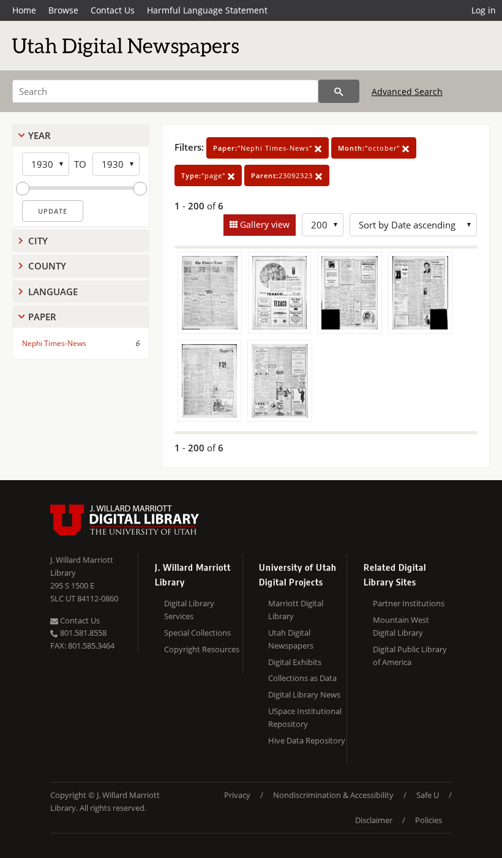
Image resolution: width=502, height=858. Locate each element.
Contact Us (113, 10)
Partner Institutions (408, 603)
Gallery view (264, 224)
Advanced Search (407, 91)
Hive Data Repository (306, 740)
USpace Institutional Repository (305, 717)
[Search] (338, 91)
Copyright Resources (201, 649)
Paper (42, 316)
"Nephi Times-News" (264, 147)
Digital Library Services (189, 610)
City (38, 241)
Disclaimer (373, 820)
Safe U (427, 794)
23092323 (283, 175)
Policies (428, 820)
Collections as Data (302, 677)
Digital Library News (304, 694)
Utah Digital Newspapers (290, 639)
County (47, 266)
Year (39, 135)
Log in (483, 10)
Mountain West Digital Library (401, 626)
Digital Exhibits (294, 662)
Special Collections (197, 632)
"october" (370, 147)
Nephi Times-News (54, 343)
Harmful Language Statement (207, 10)
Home (24, 10)
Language (53, 291)
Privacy (237, 794)
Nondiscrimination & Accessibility (333, 794)
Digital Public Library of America (410, 656)
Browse (63, 10)
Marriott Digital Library (295, 610)
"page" (204, 175)
